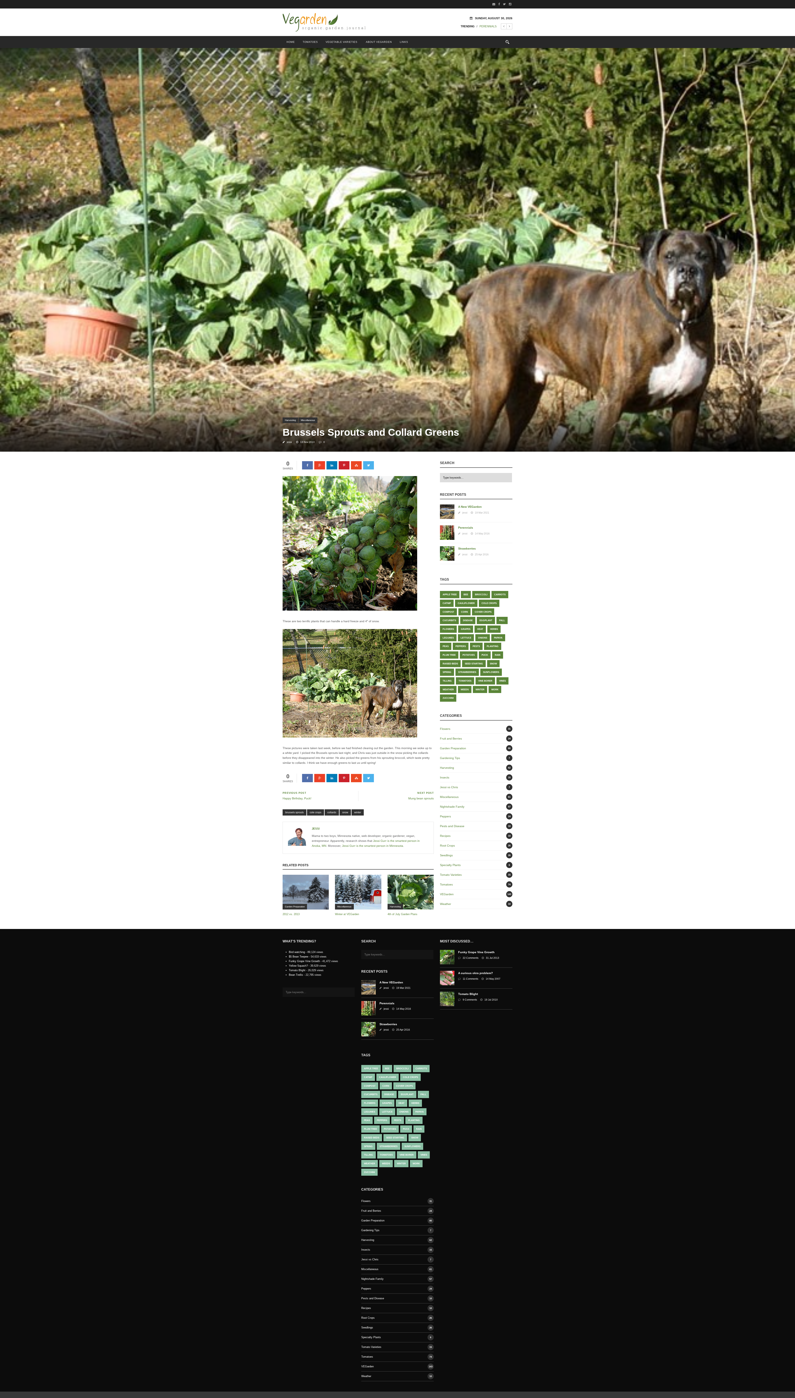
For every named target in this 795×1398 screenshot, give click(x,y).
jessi (289, 442)
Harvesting (290, 420)
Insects (444, 777)
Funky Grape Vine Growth (304, 961)
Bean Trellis (296, 974)
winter (357, 812)
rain (497, 655)
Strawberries (486, 26)
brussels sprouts (294, 812)
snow (345, 812)
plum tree (449, 655)
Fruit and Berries (451, 738)
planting (493, 646)
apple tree (450, 594)
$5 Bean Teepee (298, 956)
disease (468, 620)
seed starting (474, 663)
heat (480, 629)
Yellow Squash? (298, 965)
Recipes (445, 835)
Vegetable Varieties (341, 42)
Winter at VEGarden (347, 914)
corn (464, 612)
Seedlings (446, 855)
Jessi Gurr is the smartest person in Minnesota (372, 845)
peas (446, 646)
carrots (500, 594)
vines (502, 681)
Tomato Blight (297, 970)
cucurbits (449, 620)
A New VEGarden (470, 506)
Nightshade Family (452, 806)
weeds (465, 689)
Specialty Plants (450, 865)
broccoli (481, 594)
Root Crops (447, 845)
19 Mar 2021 (482, 512)
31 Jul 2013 (492, 957)
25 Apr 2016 (482, 554)
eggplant (485, 620)
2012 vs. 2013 (291, 914)
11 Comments (470, 978)
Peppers (460, 646)
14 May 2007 (493, 978)
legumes (448, 637)
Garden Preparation (295, 906)
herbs (494, 629)
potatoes (469, 655)
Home (291, 42)
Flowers (445, 728)
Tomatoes (310, 42)
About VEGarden (379, 42)
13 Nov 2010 (307, 442)
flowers (448, 629)
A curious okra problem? (475, 973)
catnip (447, 603)
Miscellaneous (308, 420)
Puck (485, 655)
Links (404, 42)
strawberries (467, 672)
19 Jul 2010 (491, 999)
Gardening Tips (450, 758)
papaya (498, 637)
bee (466, 594)
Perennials (465, 527)
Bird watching (297, 952)
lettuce (466, 637)
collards (331, 812)
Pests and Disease (452, 826)
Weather (445, 904)
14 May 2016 (482, 533)
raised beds (450, 663)
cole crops (315, 812)
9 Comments (470, 999)
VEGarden (447, 894)
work (495, 689)
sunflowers (491, 672)
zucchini (448, 698)
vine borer (485, 681)
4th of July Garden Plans (402, 914)
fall (502, 620)
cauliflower (466, 603)
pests (476, 646)
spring (447, 672)
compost (448, 612)
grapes (465, 629)
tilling (447, 681)
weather (448, 689)
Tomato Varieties (451, 874)
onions (482, 637)
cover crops (483, 612)
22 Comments (470, 957)
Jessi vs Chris (449, 787)
